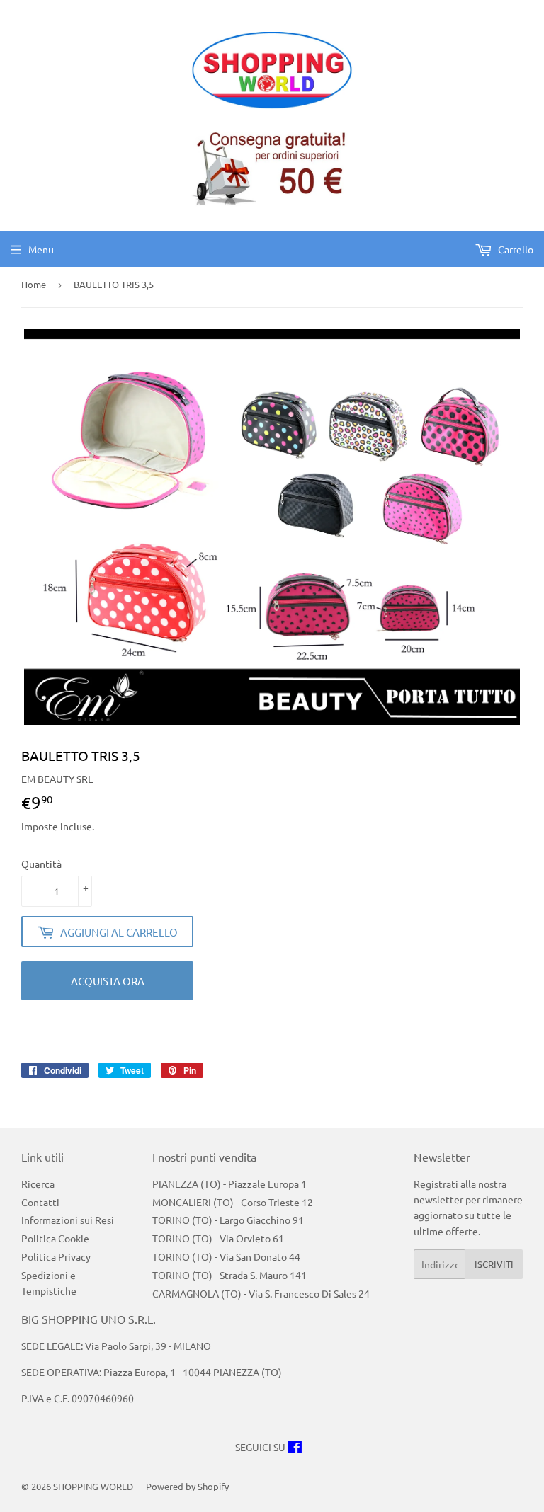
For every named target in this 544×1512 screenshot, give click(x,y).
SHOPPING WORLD (93, 1486)
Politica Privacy (56, 1256)
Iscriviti (494, 1264)
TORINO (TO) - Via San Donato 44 (226, 1256)
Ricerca (38, 1183)
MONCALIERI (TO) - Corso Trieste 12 (232, 1202)
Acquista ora (107, 980)
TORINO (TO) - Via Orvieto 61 (218, 1238)
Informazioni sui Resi (67, 1219)
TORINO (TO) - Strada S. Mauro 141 (229, 1274)
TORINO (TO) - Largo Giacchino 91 (228, 1219)
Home (33, 284)
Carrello (514, 249)
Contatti (40, 1202)
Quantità (41, 863)
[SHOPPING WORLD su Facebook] (295, 1448)
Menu (41, 249)
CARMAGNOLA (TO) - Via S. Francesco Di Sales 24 (261, 1293)
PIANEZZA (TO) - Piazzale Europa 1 (229, 1183)
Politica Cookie (55, 1238)
